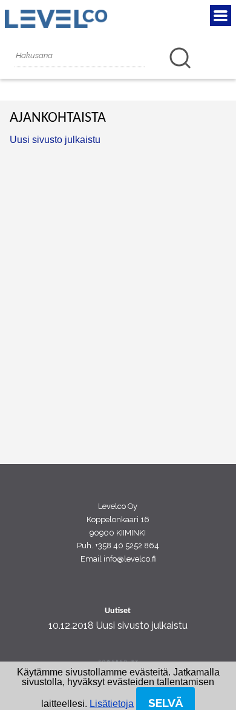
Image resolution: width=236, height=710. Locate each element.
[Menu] (220, 15)
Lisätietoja (112, 703)
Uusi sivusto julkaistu (55, 139)
